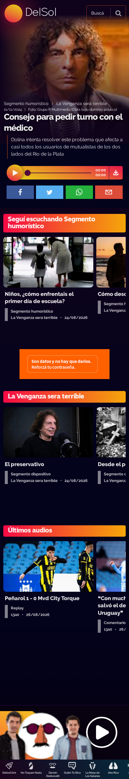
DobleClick (9, 772)
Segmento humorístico (26, 103)
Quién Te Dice (72, 772)
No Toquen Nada (31, 772)
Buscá (97, 13)
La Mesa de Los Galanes (92, 774)
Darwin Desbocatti (52, 774)
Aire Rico (113, 772)
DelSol (40, 12)
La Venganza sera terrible (81, 103)
